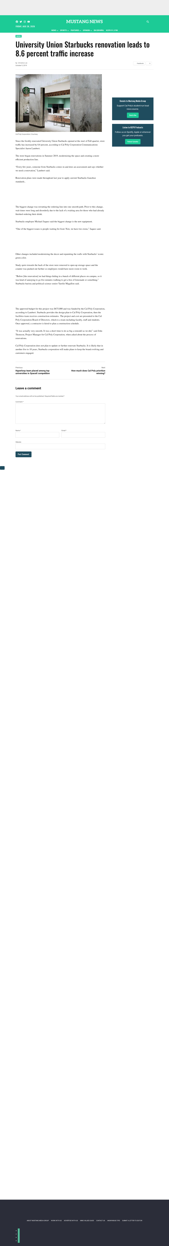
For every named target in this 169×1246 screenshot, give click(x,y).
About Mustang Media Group (38, 1220)
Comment (20, 402)
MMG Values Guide (87, 1220)
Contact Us (100, 1220)
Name (18, 430)
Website (18, 442)
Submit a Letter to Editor (132, 1220)
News (53, 30)
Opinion (86, 30)
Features (75, 30)
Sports (63, 30)
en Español (99, 30)
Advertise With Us (71, 1220)
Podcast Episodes (132, 141)
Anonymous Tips (113, 1220)
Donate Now (132, 115)
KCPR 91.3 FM (112, 30)
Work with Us (56, 1220)
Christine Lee (22, 63)
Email (64, 430)
